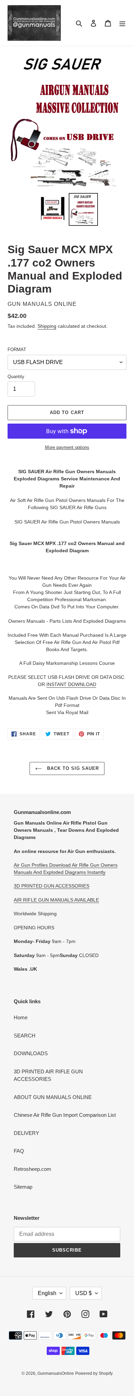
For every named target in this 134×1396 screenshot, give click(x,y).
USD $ (83, 1293)
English (47, 1293)
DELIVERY (26, 1133)
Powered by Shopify (94, 1373)
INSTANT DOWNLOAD (71, 684)
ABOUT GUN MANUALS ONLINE (53, 1097)
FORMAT (17, 349)
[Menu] (122, 23)
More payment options (67, 447)
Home (20, 1017)
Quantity (16, 376)
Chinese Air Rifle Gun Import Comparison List (65, 1115)
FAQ (19, 1151)
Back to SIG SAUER (72, 768)
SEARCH (24, 1035)
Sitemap (23, 1187)
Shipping (46, 326)
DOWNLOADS (31, 1053)
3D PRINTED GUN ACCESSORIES (51, 886)
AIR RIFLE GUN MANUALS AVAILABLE (56, 900)
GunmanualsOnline (55, 1373)
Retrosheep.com (32, 1169)
